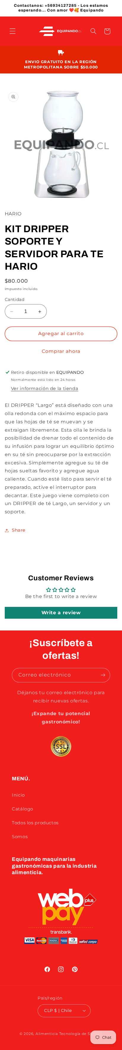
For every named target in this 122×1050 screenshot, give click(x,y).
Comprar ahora (61, 351)
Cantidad (14, 299)
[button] (12, 31)
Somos (20, 836)
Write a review (61, 612)
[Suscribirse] (103, 675)
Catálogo (22, 809)
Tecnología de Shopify (80, 1034)
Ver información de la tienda (44, 388)
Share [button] (18, 530)
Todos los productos (35, 822)
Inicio (18, 795)
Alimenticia (47, 1034)
